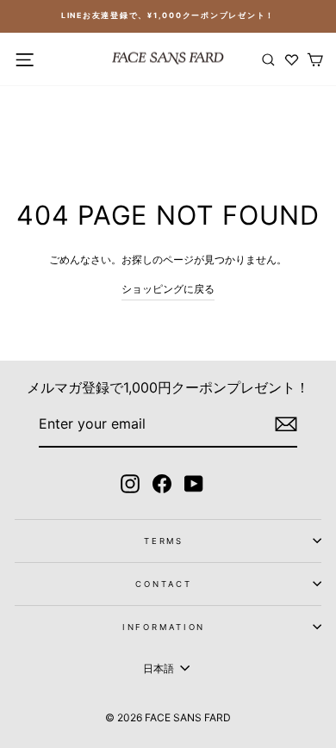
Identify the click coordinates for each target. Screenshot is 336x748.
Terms (164, 541)
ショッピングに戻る (168, 288)
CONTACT (163, 584)
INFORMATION (164, 627)
